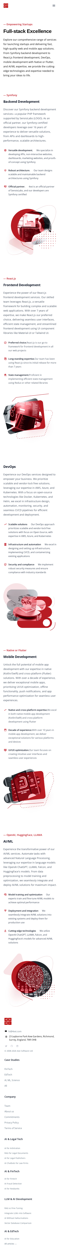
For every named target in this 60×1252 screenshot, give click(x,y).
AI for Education (11, 1238)
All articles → (10, 1243)
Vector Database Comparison (18, 1223)
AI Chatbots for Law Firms (16, 1163)
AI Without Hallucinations (16, 1218)
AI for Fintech (10, 1178)
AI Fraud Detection (13, 1183)
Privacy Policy (11, 1122)
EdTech (8, 1074)
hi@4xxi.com (14, 1031)
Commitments (12, 1117)
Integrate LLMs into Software (17, 1213)
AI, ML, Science (12, 1080)
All (5, 1085)
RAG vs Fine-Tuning (13, 1208)
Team (7, 1105)
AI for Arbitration (12, 1148)
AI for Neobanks (11, 1188)
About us (9, 1111)
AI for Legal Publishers (14, 1158)
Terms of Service (13, 1128)
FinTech (8, 1069)
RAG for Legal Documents (16, 1153)
